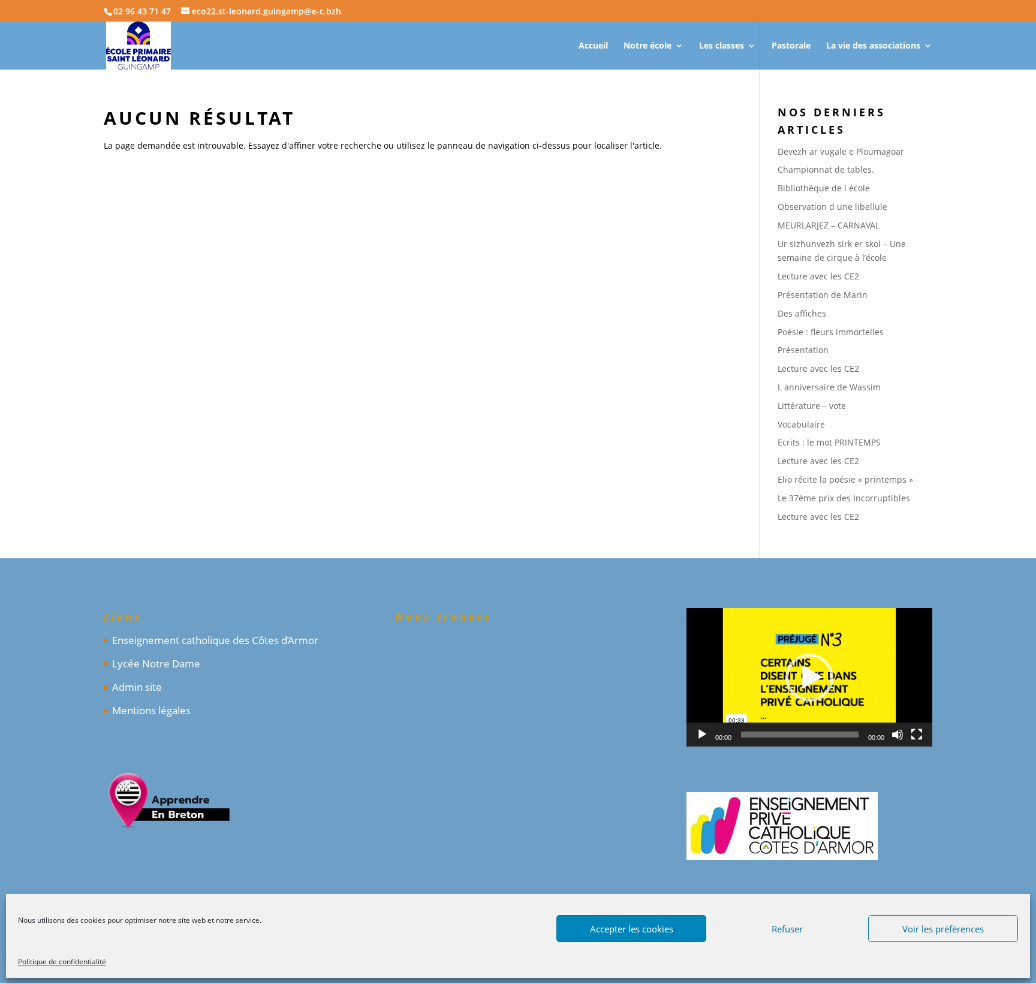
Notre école (647, 46)
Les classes (721, 46)
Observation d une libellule (832, 206)
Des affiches (802, 313)
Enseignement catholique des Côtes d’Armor (215, 640)
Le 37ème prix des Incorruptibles (844, 498)
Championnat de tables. (826, 169)
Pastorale (791, 46)
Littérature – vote (812, 405)
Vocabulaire (801, 424)
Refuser (787, 929)
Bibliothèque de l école (824, 188)
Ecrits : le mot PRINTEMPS (829, 442)
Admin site (137, 687)
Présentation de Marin (823, 294)
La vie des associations (873, 46)
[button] (809, 678)
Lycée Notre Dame (156, 663)
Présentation (803, 350)
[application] (809, 677)
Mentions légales (151, 710)
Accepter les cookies (631, 929)
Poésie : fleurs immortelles (831, 332)
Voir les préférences (943, 929)
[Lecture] (702, 735)
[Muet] (898, 735)
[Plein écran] (917, 735)
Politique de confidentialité (62, 961)
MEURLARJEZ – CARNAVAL (829, 225)
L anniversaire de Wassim (829, 387)
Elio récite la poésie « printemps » (845, 479)
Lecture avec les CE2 (818, 276)
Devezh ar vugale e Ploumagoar (841, 151)
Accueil (593, 46)
